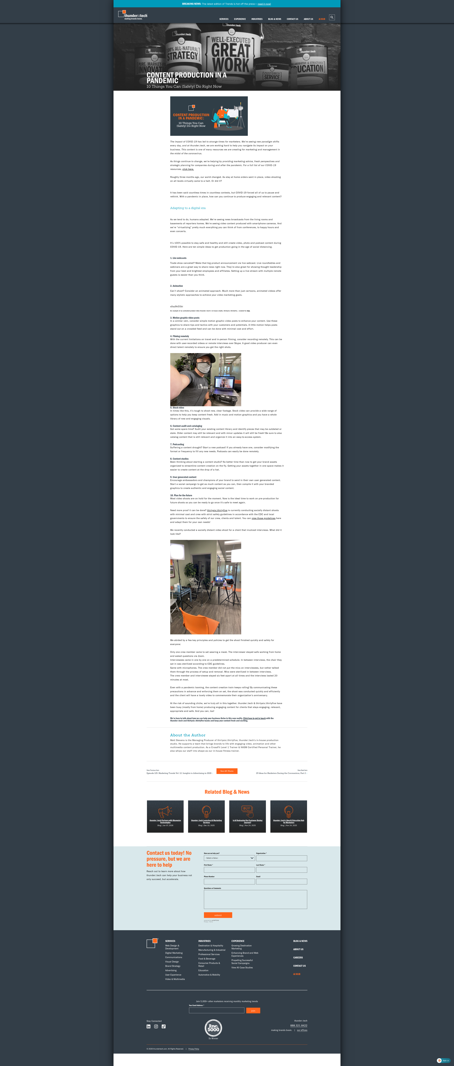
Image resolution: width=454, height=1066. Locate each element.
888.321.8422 (298, 1025)
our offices (302, 1030)
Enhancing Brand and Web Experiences (244, 954)
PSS (248, 311)
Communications (173, 957)
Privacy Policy (193, 1049)
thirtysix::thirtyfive (217, 510)
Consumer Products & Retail (209, 964)
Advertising (171, 970)
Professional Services (209, 954)
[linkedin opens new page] (148, 1027)
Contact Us (299, 965)
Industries (204, 941)
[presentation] (133, 15)
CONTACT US (292, 19)
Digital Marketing (174, 952)
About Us (298, 949)
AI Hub (296, 974)
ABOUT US (308, 19)
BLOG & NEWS (274, 19)
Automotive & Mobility (209, 974)
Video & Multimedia (175, 979)
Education (203, 970)
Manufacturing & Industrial (211, 950)
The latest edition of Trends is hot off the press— (226, 3)
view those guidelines (263, 518)
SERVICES (223, 19)
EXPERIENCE (240, 19)
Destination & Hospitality (210, 945)
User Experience (173, 974)
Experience (237, 941)
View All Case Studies (242, 967)
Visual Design (172, 961)
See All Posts (226, 771)
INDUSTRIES (256, 19)
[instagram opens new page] (156, 1027)
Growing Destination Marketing (241, 947)
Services (170, 941)
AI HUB (322, 19)
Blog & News (300, 941)
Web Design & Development (172, 947)
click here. (188, 169)
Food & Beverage (206, 958)
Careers (298, 957)
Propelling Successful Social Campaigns (242, 962)
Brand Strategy (172, 966)
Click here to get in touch (254, 718)
